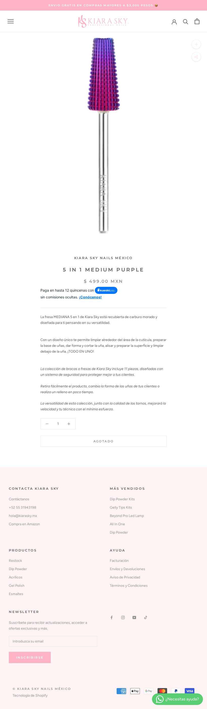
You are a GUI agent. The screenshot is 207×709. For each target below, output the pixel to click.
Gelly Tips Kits (121, 507)
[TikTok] (145, 617)
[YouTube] (134, 617)
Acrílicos (15, 577)
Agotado (103, 441)
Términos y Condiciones (129, 585)
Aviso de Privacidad (125, 577)
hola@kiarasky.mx (23, 516)
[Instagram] (123, 617)
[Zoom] (196, 44)
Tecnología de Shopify (30, 695)
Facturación (119, 561)
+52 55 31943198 (22, 507)
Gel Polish (16, 585)
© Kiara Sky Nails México (42, 689)
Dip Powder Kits (122, 499)
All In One (117, 524)
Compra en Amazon (24, 524)
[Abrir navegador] (11, 21)
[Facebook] (111, 617)
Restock (15, 561)
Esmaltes (16, 594)
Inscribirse (29, 657)
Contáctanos (19, 499)
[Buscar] (185, 21)
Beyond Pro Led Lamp (127, 516)
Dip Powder (119, 532)
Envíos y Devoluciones (127, 569)
